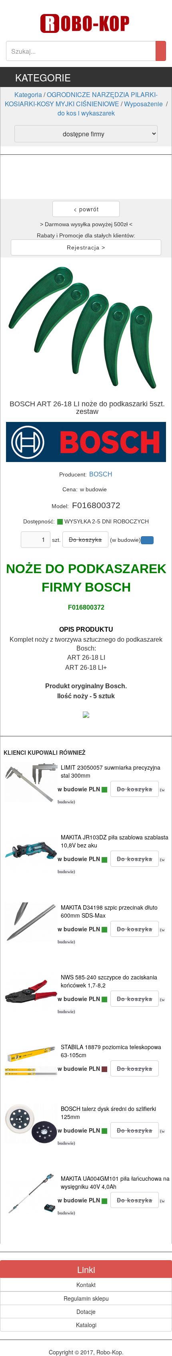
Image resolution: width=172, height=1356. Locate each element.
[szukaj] (161, 51)
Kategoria (28, 94)
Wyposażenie (144, 103)
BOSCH (100, 474)
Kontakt (86, 1285)
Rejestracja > (86, 247)
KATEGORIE (43, 77)
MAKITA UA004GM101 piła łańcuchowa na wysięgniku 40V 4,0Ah (115, 1182)
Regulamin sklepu (86, 1298)
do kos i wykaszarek (86, 113)
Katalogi (86, 1325)
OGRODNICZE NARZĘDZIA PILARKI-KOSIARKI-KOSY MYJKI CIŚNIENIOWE (81, 99)
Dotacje (86, 1311)
